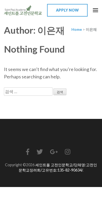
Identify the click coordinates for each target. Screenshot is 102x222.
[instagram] (67, 151)
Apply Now (67, 10)
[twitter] (40, 151)
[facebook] (28, 151)
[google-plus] (54, 151)
